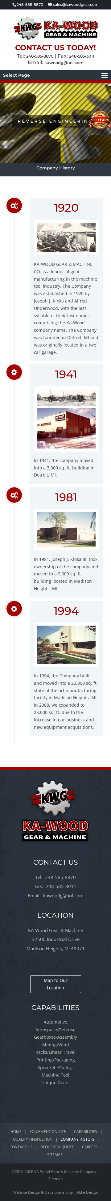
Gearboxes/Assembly (55, 1037)
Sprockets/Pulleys (56, 1067)
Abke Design (87, 1192)
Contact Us (21, 1147)
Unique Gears (55, 1082)
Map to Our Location (56, 984)
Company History (77, 1139)
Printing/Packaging (55, 1060)
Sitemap (55, 1154)
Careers (90, 1147)
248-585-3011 (81, 56)
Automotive (55, 1022)
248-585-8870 (40, 56)
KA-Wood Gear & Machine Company (65, 1171)
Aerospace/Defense (55, 1030)
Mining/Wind (55, 1045)
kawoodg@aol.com (64, 62)
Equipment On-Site (48, 1131)
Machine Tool (55, 1075)
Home (16, 1131)
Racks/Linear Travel (55, 1052)
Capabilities (85, 1131)
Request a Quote (57, 1147)
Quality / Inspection (32, 1139)
